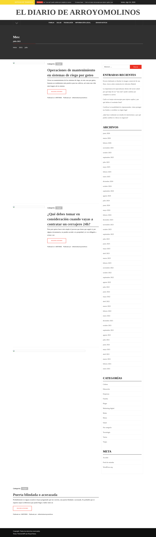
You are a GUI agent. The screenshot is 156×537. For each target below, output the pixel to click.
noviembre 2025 (108, 148)
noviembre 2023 (108, 225)
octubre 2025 (107, 152)
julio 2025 (106, 162)
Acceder (105, 458)
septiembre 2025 (108, 157)
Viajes (105, 442)
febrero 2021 (107, 364)
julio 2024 (106, 201)
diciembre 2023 (108, 220)
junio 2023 (106, 244)
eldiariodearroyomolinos (79, 97)
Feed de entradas (108, 462)
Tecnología (68, 22)
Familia (51, 22)
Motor (105, 418)
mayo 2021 (106, 349)
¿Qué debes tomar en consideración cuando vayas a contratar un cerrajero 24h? (70, 219)
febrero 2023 (107, 263)
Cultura (105, 384)
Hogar (59, 64)
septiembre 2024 (108, 191)
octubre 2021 (107, 325)
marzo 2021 (107, 359)
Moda (105, 413)
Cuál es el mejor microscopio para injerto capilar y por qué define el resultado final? (87, 2)
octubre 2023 (107, 229)
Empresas (106, 394)
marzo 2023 (107, 258)
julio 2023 (106, 239)
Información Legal (83, 22)
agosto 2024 (107, 196)
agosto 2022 (107, 282)
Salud (59, 22)
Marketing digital (108, 408)
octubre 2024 (107, 186)
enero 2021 (106, 369)
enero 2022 (106, 316)
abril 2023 (106, 253)
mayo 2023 (106, 249)
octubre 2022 (107, 273)
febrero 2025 (107, 172)
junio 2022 (106, 292)
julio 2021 (106, 340)
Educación (106, 389)
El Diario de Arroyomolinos (78, 12)
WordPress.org (108, 467)
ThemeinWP (21, 534)
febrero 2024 (107, 215)
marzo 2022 (107, 306)
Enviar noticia (101, 22)
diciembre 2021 (108, 321)
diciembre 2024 (108, 181)
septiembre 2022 (108, 277)
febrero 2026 (107, 143)
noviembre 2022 (108, 268)
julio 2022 (106, 287)
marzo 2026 (107, 138)
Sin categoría (107, 427)
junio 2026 (106, 133)
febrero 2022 (107, 311)
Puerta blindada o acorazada (35, 495)
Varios (105, 437)
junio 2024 (106, 205)
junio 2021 (106, 345)
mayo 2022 (106, 297)
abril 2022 (106, 301)
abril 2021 (106, 354)
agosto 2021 (107, 335)
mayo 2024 (106, 210)
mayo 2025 (106, 167)
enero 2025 (106, 177)
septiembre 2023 (108, 234)
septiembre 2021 (108, 330)
